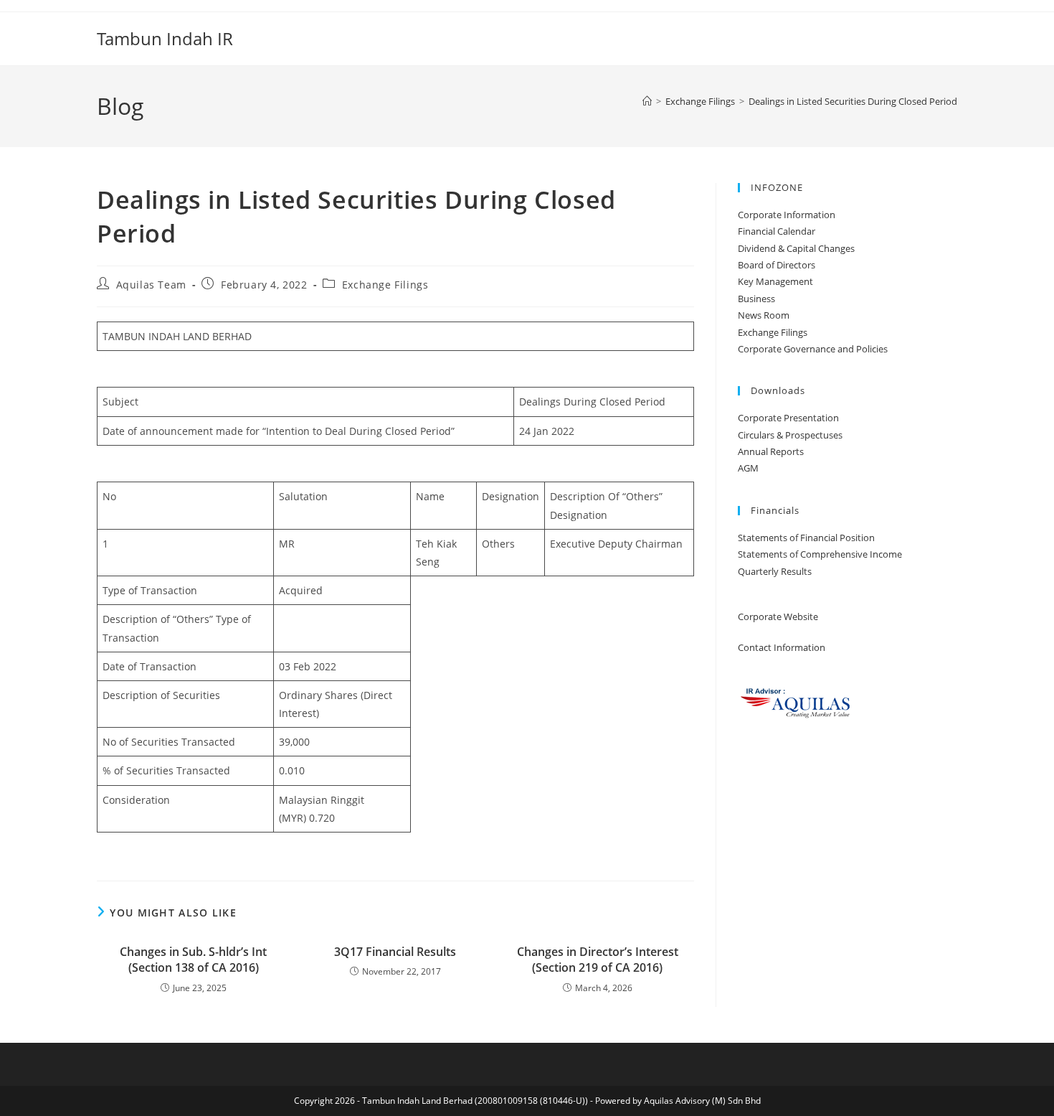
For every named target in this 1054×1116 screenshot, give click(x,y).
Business (756, 298)
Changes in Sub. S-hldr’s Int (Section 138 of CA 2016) (193, 959)
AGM (748, 467)
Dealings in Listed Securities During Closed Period (853, 101)
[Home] (647, 101)
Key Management (775, 281)
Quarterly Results (775, 571)
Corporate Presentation (788, 417)
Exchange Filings (385, 284)
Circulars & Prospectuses (790, 434)
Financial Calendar (776, 231)
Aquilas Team (151, 284)
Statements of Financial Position (806, 537)
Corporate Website (778, 616)
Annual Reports (771, 451)
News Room (763, 315)
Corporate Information (786, 214)
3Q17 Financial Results (395, 952)
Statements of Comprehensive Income (820, 554)
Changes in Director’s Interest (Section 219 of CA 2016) (597, 959)
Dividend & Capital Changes (796, 248)
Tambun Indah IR (165, 38)
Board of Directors (776, 264)
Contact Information (781, 647)
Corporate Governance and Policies (813, 348)
